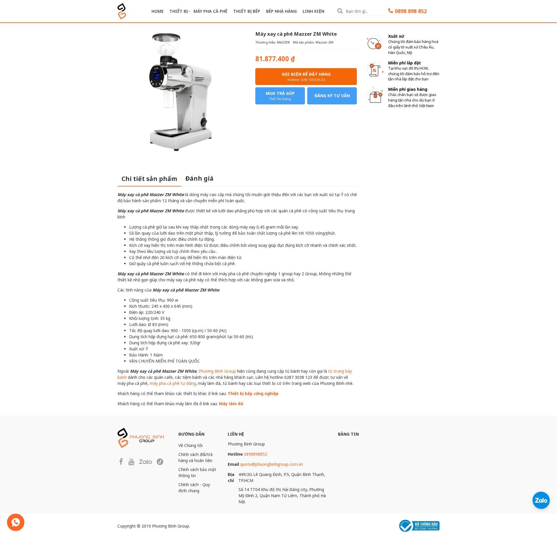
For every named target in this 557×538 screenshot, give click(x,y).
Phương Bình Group (217, 371)
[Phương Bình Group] (121, 10)
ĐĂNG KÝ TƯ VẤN (332, 95)
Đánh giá (199, 178)
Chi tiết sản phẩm (149, 179)
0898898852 (255, 454)
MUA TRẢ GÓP (280, 95)
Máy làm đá (231, 403)
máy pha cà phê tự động (173, 383)
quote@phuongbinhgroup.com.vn (271, 464)
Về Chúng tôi (190, 445)
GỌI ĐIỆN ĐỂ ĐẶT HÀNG (306, 76)
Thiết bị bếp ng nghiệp (253, 393)
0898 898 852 (411, 11)
